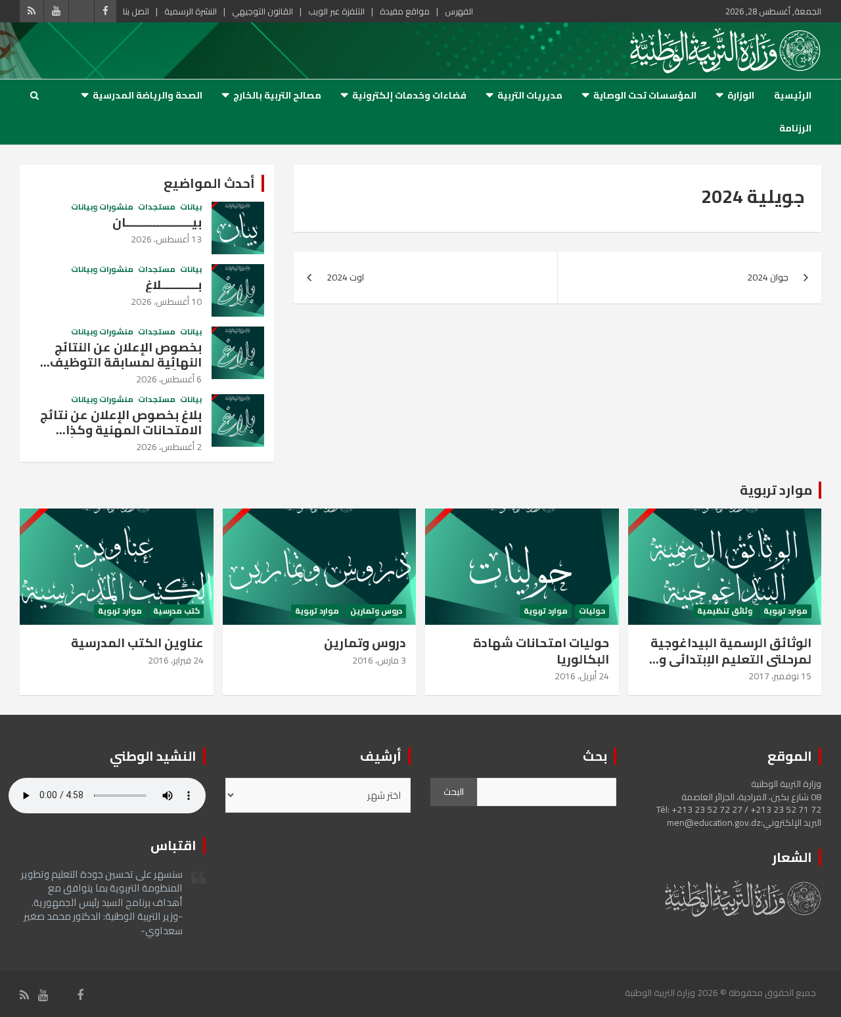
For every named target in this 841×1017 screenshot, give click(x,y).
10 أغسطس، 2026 (166, 301)
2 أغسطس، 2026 (169, 446)
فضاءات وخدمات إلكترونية (409, 95)
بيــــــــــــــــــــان (157, 222)
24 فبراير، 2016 (176, 660)
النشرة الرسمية (190, 11)
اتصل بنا (136, 11)
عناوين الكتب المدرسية (137, 642)
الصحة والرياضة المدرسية (147, 95)
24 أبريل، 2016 (582, 676)
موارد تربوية (776, 490)
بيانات (191, 207)
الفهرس (459, 11)
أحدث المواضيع (209, 183)
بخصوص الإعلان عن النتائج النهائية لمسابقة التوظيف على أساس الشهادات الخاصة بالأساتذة (120, 369)
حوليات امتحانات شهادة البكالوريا (541, 651)
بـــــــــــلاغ (173, 284)
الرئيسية (792, 95)
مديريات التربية (529, 95)
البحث (453, 791)
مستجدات (156, 207)
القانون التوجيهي (262, 11)
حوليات (592, 611)
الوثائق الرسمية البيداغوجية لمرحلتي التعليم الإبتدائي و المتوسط (730, 659)
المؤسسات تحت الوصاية (644, 95)
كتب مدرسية (176, 611)
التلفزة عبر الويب (336, 11)
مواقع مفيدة (405, 11)
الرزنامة (795, 128)
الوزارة (740, 95)
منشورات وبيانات (102, 207)
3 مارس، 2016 (379, 660)
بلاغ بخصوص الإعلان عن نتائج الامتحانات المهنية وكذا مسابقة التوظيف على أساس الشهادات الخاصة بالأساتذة (119, 437)
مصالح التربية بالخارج (277, 95)
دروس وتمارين (376, 611)
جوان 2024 (767, 277)
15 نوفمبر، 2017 (779, 676)
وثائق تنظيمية (724, 611)
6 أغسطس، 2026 (169, 379)
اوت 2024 (345, 277)
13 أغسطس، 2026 (166, 239)
